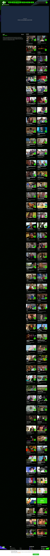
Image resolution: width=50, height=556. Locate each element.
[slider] (25, 29)
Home (10, 2)
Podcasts (28, 2)
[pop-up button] (45, 31)
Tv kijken (13, 2)
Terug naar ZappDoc (6, 4)
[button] (2, 31)
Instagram (31, 549)
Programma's (19, 2)
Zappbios (23, 2)
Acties (32, 2)
